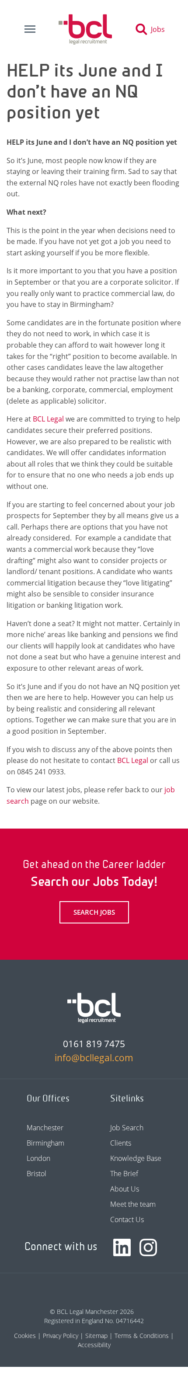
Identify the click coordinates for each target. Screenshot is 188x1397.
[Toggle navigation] (29, 29)
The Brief (124, 1173)
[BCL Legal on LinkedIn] (122, 1247)
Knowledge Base (135, 1158)
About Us (124, 1189)
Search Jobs (94, 912)
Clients (120, 1143)
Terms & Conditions (142, 1335)
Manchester (45, 1127)
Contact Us (127, 1219)
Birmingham (45, 1143)
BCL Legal (48, 419)
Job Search (126, 1127)
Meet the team (133, 1204)
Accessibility (94, 1345)
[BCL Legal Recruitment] (94, 1008)
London (38, 1158)
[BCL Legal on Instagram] (148, 1247)
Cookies (25, 1335)
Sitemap (96, 1335)
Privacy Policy (60, 1335)
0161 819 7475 (94, 1044)
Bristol (36, 1173)
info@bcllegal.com (94, 1058)
